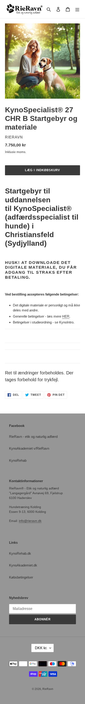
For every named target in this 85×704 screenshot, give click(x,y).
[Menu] (77, 9)
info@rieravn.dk (30, 521)
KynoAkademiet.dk (23, 565)
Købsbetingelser (21, 577)
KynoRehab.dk (20, 553)
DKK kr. (41, 648)
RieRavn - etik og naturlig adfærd (33, 436)
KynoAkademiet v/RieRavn (29, 448)
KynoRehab (18, 460)
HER (65, 316)
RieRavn (47, 689)
